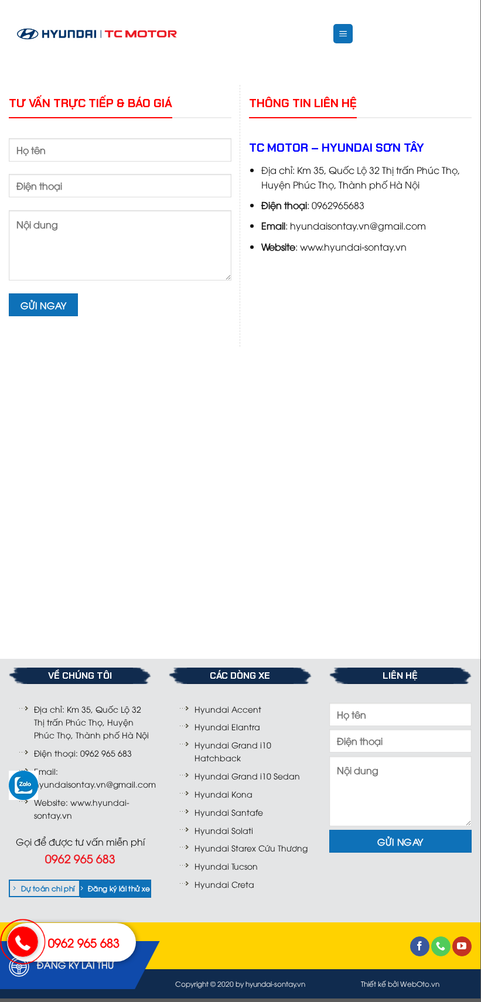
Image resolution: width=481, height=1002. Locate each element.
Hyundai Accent (228, 708)
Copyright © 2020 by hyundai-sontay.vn (240, 984)
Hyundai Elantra (227, 726)
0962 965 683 (84, 942)
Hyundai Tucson (226, 865)
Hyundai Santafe (229, 812)
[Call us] (441, 946)
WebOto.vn (419, 984)
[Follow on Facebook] (419, 946)
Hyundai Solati (224, 830)
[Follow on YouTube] (462, 946)
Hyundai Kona (224, 793)
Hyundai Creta (224, 884)
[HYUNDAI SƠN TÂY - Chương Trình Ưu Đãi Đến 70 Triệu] (97, 34)
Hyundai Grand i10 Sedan (247, 775)
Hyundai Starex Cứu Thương (251, 847)
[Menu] (343, 33)
